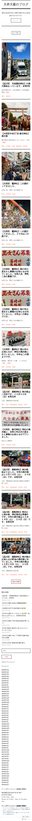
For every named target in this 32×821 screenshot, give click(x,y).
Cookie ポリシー (10, 814)
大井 (26, 404)
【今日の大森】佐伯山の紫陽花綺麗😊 (14, 603)
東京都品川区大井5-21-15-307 (12, 793)
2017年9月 (5, 756)
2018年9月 (5, 730)
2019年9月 (5, 704)
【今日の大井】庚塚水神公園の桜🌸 (13, 643)
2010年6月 (5, 784)
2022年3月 (5, 678)
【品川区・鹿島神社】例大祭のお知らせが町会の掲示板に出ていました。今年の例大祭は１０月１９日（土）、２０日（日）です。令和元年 (16, 562)
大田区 (8, 146)
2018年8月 (5, 733)
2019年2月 (5, 720)
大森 (14, 146)
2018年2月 (5, 745)
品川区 (8, 96)
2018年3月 (5, 743)
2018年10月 (5, 728)
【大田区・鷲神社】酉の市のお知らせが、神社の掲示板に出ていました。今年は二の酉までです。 (15, 353)
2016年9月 (5, 763)
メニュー (15, 20)
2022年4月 (5, 676)
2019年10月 (5, 702)
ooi (8, 404)
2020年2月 (5, 694)
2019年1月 (5, 722)
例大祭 (25, 146)
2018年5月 (5, 739)
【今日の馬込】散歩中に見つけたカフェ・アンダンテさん (15, 629)
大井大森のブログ (16, 4)
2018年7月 (5, 735)
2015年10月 (5, 776)
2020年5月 (5, 687)
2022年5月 (5, 674)
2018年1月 (5, 748)
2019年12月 (5, 698)
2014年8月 (5, 780)
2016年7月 (5, 767)
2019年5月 (5, 713)
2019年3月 (5, 717)
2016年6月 (5, 769)
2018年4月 (5, 741)
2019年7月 (5, 709)
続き (7, 92)
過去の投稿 (16, 581)
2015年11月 (5, 774)
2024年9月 (5, 670)
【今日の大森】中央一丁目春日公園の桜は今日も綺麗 (15, 637)
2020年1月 (5, 696)
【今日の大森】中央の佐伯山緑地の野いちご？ (15, 622)
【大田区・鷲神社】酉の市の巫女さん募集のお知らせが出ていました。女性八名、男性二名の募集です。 (15, 273)
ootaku (9, 194)
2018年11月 (5, 726)
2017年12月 (5, 750)
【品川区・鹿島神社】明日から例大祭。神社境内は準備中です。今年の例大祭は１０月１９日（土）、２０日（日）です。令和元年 (16, 517)
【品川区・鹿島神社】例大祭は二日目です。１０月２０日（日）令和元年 (16, 394)
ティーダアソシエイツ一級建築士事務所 (14, 806)
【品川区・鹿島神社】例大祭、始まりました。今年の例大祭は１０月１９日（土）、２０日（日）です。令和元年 (16, 473)
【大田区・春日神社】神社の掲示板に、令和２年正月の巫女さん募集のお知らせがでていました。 (16, 433)
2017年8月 (5, 758)
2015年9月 (5, 778)
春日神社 (19, 146)
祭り (3, 96)
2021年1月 (5, 685)
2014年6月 (5, 782)
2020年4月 (5, 689)
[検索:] (16, 651)
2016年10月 (5, 761)
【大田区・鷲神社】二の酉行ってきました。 (15, 184)
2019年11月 (5, 700)
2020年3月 (5, 691)
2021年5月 (5, 681)
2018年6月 (5, 737)
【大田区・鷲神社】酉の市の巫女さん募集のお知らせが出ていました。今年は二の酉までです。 (15, 313)
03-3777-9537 (7, 795)
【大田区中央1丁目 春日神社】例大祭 (16, 134)
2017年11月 (5, 752)
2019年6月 (5, 711)
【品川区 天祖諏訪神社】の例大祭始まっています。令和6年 (16, 84)
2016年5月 (5, 771)
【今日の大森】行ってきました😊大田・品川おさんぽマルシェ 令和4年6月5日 (16, 614)
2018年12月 (5, 724)
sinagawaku (14, 404)
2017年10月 (5, 754)
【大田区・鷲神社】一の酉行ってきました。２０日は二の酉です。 (15, 233)
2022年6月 (5, 672)
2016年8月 (5, 765)
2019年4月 (5, 715)
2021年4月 (5, 683)
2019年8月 (5, 707)
